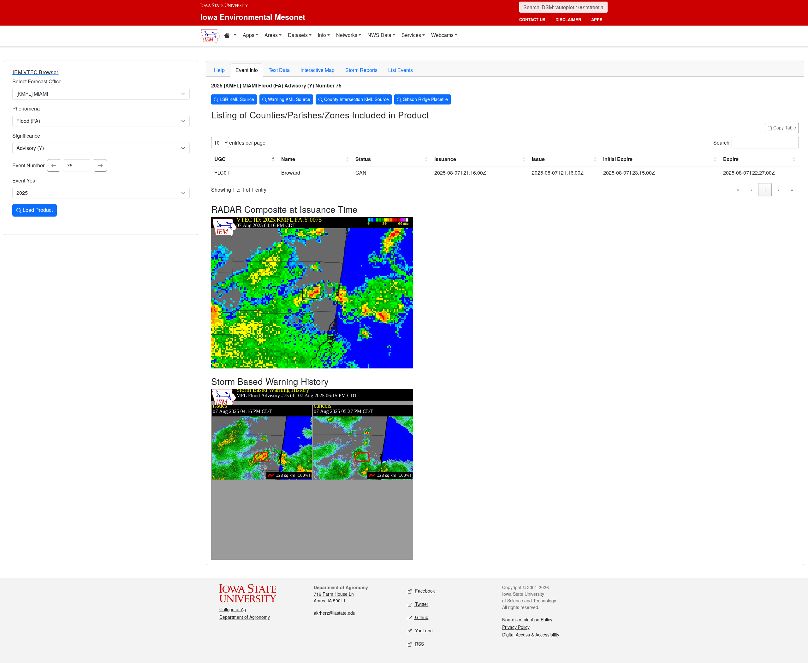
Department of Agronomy (244, 617)
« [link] (737, 189)
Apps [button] (248, 35)
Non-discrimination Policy (527, 619)
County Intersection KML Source (356, 99)
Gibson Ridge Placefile (424, 99)
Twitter (421, 604)
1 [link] (764, 189)
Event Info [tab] (246, 70)
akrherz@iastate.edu (334, 613)
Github (421, 617)
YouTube (423, 630)
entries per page (247, 142)
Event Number (28, 165)
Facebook (424, 591)
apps (597, 19)
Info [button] (322, 35)
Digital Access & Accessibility (530, 634)
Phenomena (26, 108)
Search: (722, 142)
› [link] (778, 189)
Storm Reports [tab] (361, 70)
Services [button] (411, 35)
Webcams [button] (442, 35)
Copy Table (784, 127)
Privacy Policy (516, 627)
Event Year (24, 180)
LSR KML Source (236, 99)
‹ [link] (751, 189)
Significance (26, 135)
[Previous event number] (53, 165)
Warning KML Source (288, 99)
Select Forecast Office (37, 81)
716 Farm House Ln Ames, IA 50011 (334, 597)
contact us (532, 19)
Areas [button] (271, 35)
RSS (419, 644)
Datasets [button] (298, 35)
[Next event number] (100, 165)
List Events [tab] (400, 70)
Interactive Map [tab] (317, 70)
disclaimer (568, 19)
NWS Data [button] (379, 35)
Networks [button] (346, 35)
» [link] (792, 189)
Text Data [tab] (279, 70)
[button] (230, 36)
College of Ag (232, 609)
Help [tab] (219, 70)
